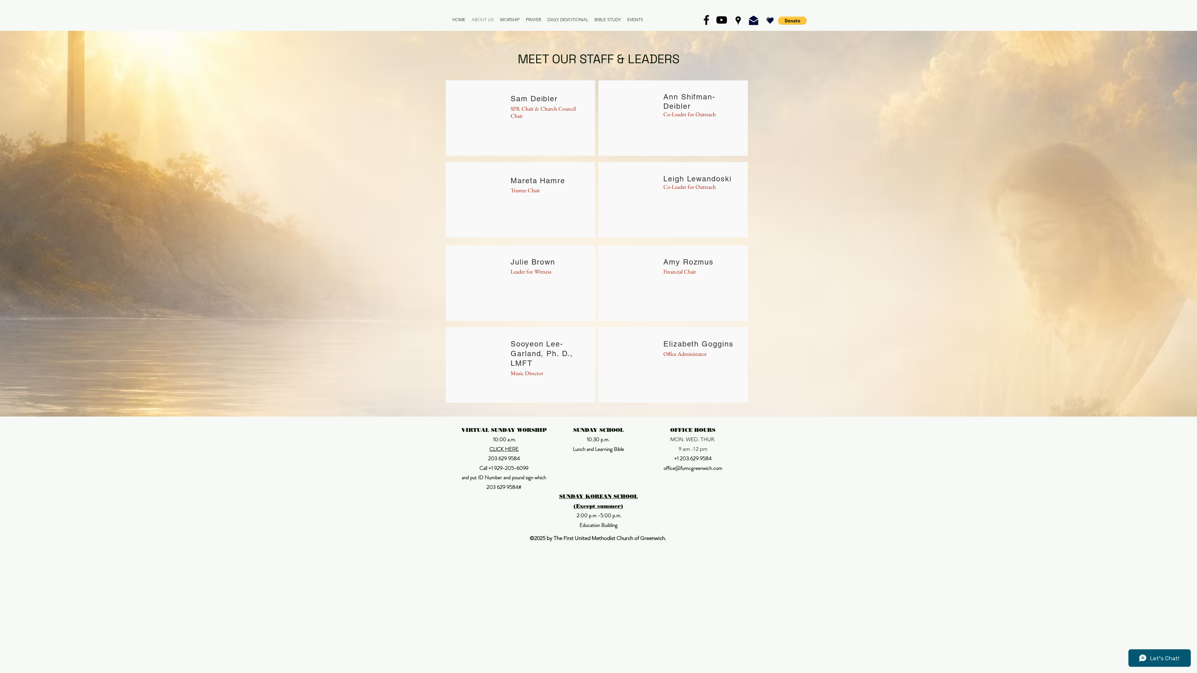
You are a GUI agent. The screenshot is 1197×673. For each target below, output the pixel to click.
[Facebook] (706, 19)
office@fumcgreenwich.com (693, 468)
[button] (792, 21)
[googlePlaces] (738, 20)
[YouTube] (721, 19)
